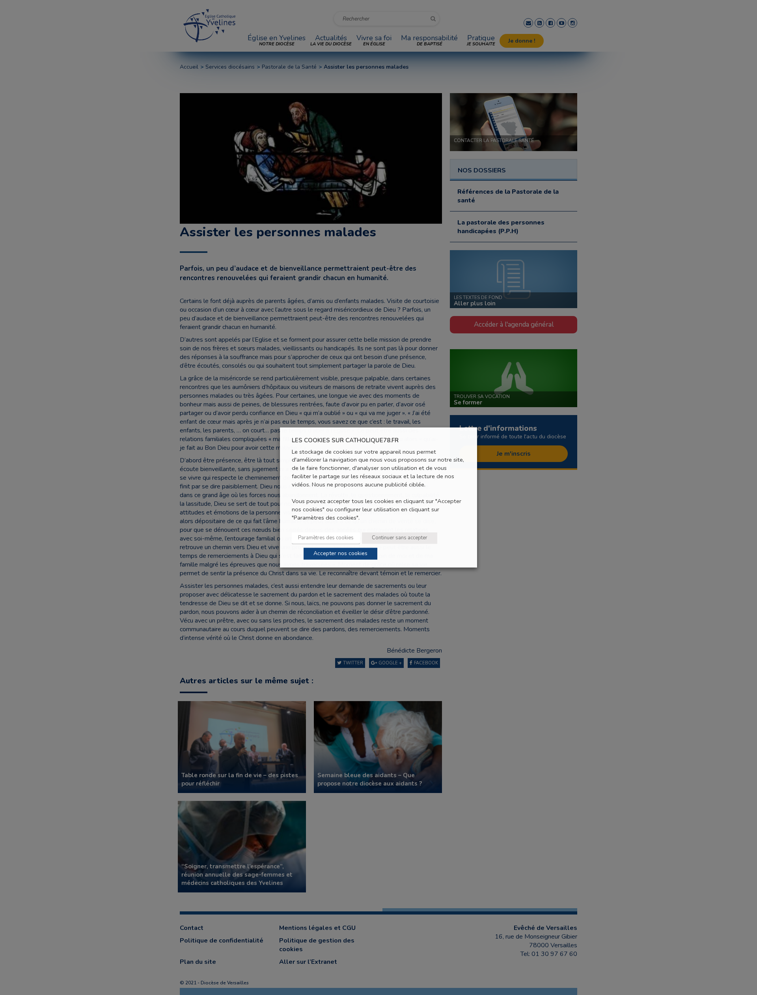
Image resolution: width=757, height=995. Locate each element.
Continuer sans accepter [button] (399, 538)
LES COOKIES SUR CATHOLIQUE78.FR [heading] (345, 440)
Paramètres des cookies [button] (326, 538)
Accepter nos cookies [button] (340, 553)
